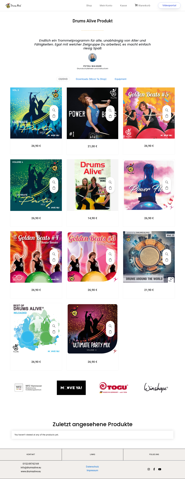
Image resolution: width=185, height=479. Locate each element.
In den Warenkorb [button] (54, 116)
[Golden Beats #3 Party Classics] (110, 254)
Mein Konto (106, 5)
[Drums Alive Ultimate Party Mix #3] (110, 326)
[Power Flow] (167, 182)
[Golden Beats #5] (167, 110)
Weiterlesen (167, 116)
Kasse (123, 5)
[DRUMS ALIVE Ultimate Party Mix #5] (54, 110)
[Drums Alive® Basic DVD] (110, 182)
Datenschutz (92, 466)
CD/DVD (63, 79)
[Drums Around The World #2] (167, 254)
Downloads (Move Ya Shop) (91, 79)
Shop (89, 5)
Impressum (92, 470)
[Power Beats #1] (110, 110)
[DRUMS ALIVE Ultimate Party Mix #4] (54, 182)
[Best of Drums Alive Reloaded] (54, 326)
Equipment (120, 79)
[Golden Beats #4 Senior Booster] (54, 254)
